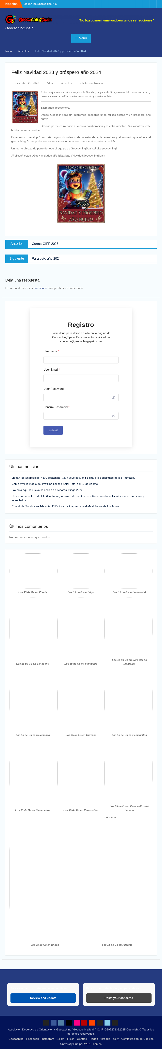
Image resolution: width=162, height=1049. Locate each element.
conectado (40, 288)
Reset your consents (119, 998)
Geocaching (16, 1038)
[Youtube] (125, 4)
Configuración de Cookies (137, 1038)
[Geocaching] (91, 4)
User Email (51, 369)
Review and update (43, 998)
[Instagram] (105, 4)
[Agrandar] (51, 558)
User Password (54, 388)
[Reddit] (132, 4)
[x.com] (112, 4)
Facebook (32, 1038)
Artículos (66, 83)
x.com (60, 1038)
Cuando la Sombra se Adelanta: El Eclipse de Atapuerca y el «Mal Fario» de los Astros (65, 506)
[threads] (139, 4)
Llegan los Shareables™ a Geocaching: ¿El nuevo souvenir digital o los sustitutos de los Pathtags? (73, 477)
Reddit (94, 1038)
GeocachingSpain (19, 28)
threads (105, 1038)
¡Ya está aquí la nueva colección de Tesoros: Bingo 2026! (47, 489)
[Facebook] (98, 4)
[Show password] (114, 397)
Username (51, 351)
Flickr (70, 1038)
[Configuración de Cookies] (153, 4)
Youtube (82, 1038)
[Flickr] (119, 4)
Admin (50, 83)
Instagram (47, 1038)
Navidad (99, 83)
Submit (53, 430)
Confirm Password (56, 407)
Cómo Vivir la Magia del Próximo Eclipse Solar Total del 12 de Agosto (55, 483)
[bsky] (146, 4)
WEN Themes (93, 1043)
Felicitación (86, 83)
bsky (116, 1038)
